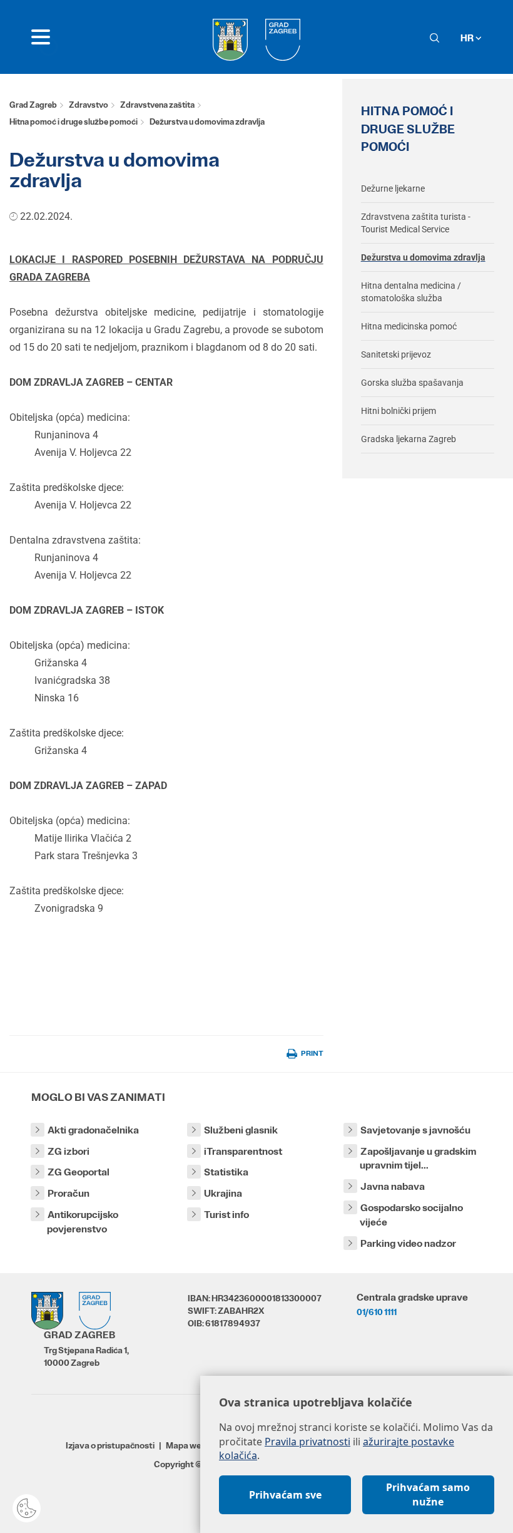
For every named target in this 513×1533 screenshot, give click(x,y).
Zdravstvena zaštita (157, 105)
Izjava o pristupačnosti (110, 1445)
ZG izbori (68, 1151)
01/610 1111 (377, 1312)
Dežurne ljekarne (393, 188)
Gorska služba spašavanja (412, 383)
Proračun (68, 1193)
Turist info (226, 1214)
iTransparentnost (243, 1151)
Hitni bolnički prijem (398, 411)
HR (467, 38)
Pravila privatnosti (307, 1441)
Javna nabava (392, 1186)
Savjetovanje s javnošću (415, 1130)
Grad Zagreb (33, 105)
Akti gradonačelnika (93, 1130)
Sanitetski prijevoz (396, 354)
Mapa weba (188, 1445)
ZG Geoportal (78, 1172)
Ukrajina (223, 1193)
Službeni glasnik (241, 1130)
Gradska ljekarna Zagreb (408, 439)
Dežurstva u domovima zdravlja (423, 257)
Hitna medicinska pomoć (409, 326)
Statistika (226, 1172)
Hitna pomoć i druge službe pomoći (73, 121)
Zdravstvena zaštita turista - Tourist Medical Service (415, 223)
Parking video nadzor (408, 1243)
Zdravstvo (88, 105)
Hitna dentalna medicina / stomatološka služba (411, 292)
